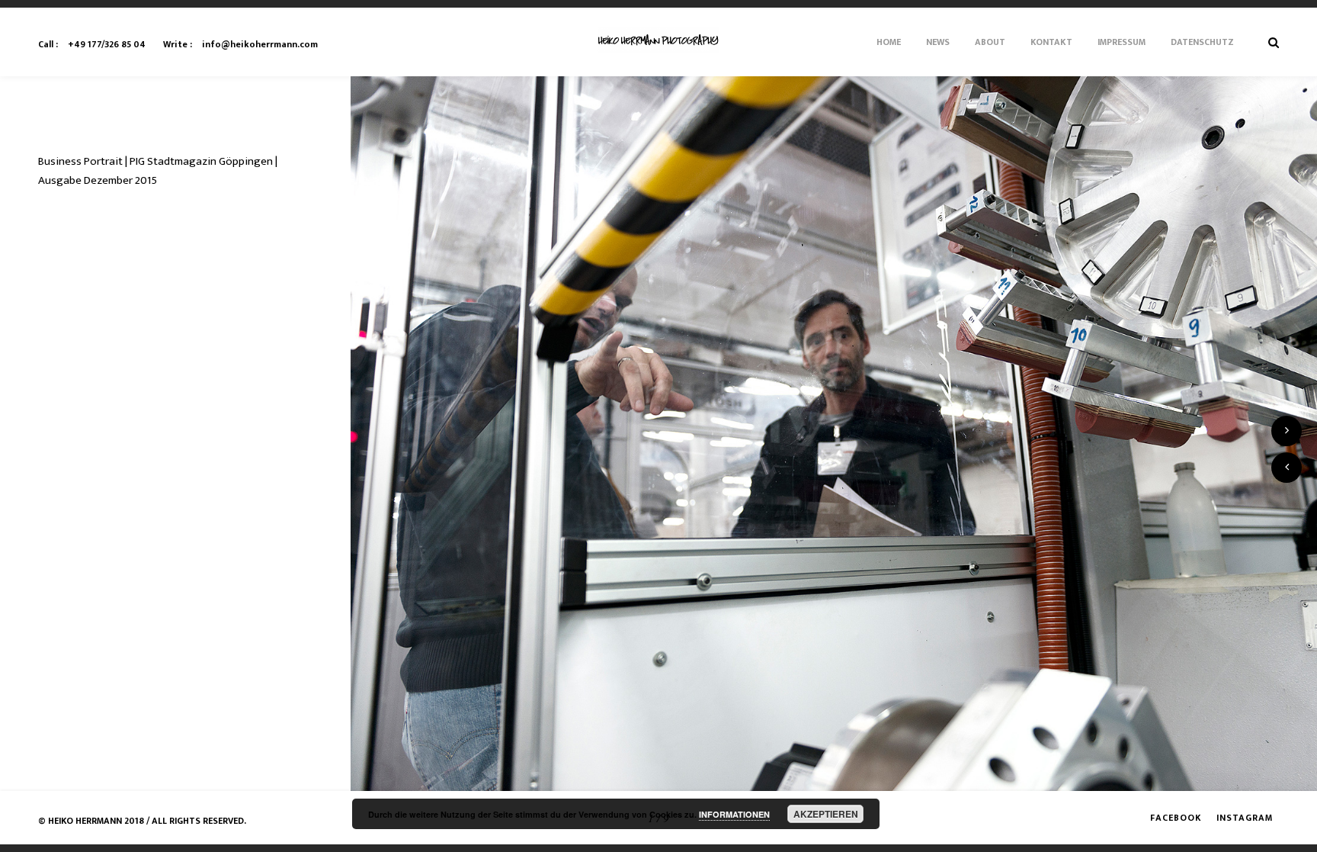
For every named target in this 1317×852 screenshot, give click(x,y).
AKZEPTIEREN (825, 814)
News (938, 42)
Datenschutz (1202, 42)
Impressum (1122, 42)
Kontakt (1051, 42)
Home (888, 42)
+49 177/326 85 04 (92, 44)
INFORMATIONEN (734, 814)
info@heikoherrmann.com (240, 44)
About (990, 42)
